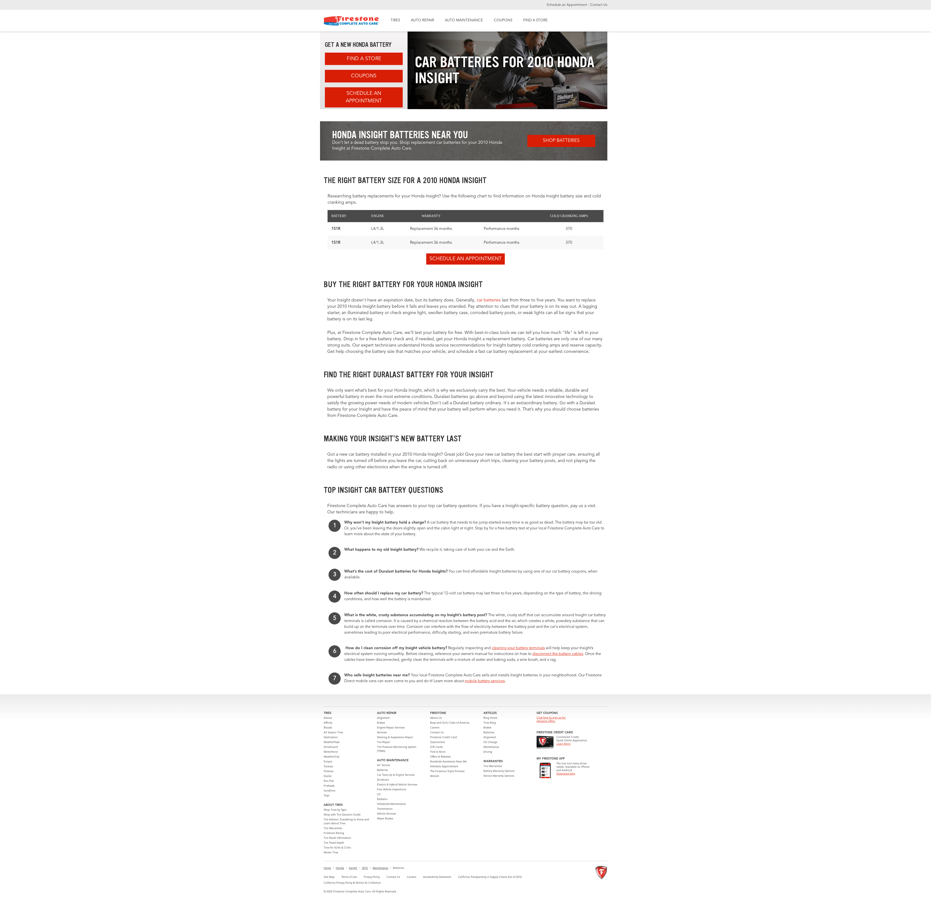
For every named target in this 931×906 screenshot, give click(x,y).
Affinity (328, 723)
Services (382, 732)
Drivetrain (383, 780)
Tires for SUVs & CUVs (337, 848)
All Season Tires (333, 732)
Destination (331, 737)
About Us (436, 718)
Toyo (326, 795)
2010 (365, 868)
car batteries (489, 300)
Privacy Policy (372, 877)
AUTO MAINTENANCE (464, 20)
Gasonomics (437, 742)
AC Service (383, 765)
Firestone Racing (334, 833)
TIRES (395, 20)
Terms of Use (349, 877)
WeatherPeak (331, 742)
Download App (565, 774)
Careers (435, 728)
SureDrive (329, 791)
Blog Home (490, 718)
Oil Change (490, 742)
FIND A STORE (535, 20)
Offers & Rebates (440, 757)
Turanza (328, 766)
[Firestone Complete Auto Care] (351, 20)
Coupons (364, 76)
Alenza (328, 718)
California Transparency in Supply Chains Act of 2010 (490, 877)
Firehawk (329, 786)
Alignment (383, 718)
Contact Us (598, 5)
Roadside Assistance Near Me (448, 761)
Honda (340, 868)
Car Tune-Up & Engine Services (396, 775)
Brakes (381, 723)
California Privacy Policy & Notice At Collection (352, 883)
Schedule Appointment (444, 766)
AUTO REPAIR (422, 20)
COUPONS (503, 20)
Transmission (385, 809)
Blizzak (328, 728)
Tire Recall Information (337, 838)
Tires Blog (489, 723)
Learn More (563, 744)
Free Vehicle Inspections (391, 789)
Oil (379, 794)
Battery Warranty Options (498, 771)
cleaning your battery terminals (518, 648)
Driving (487, 752)
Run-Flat (329, 781)
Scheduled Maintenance (391, 804)
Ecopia (328, 761)
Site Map (329, 877)
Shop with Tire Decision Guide (342, 815)
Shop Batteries (561, 140)
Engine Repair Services (391, 728)
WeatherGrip (331, 757)
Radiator (382, 799)
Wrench (434, 776)
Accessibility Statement (437, 877)
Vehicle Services (386, 814)
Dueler (328, 776)
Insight (353, 868)
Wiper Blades (385, 818)
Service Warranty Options (498, 776)
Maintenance (491, 747)
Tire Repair (383, 742)
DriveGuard (331, 747)
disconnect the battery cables (557, 654)
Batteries (382, 770)
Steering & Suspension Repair (395, 737)
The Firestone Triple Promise (447, 771)
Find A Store (364, 58)
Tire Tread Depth (334, 843)
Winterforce (331, 752)
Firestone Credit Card (443, 737)
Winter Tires (331, 852)
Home (327, 868)
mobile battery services (485, 681)
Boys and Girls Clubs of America (449, 723)
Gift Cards (436, 747)
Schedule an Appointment (567, 5)
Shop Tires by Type (335, 810)
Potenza (328, 771)
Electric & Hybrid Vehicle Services (397, 785)
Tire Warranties (333, 828)
